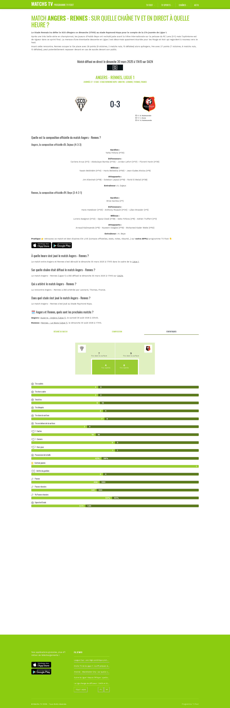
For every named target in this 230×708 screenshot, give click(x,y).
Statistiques (171, 331)
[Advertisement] (115, 557)
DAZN (120, 276)
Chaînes (182, 5)
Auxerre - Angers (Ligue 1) (53, 318)
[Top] (223, 702)
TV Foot (149, 5)
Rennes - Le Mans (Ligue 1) (54, 323)
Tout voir (81, 689)
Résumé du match (60, 331)
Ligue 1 (135, 262)
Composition (117, 331)
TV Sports (166, 5)
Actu (196, 5)
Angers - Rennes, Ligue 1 (115, 77)
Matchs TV (52, 3)
